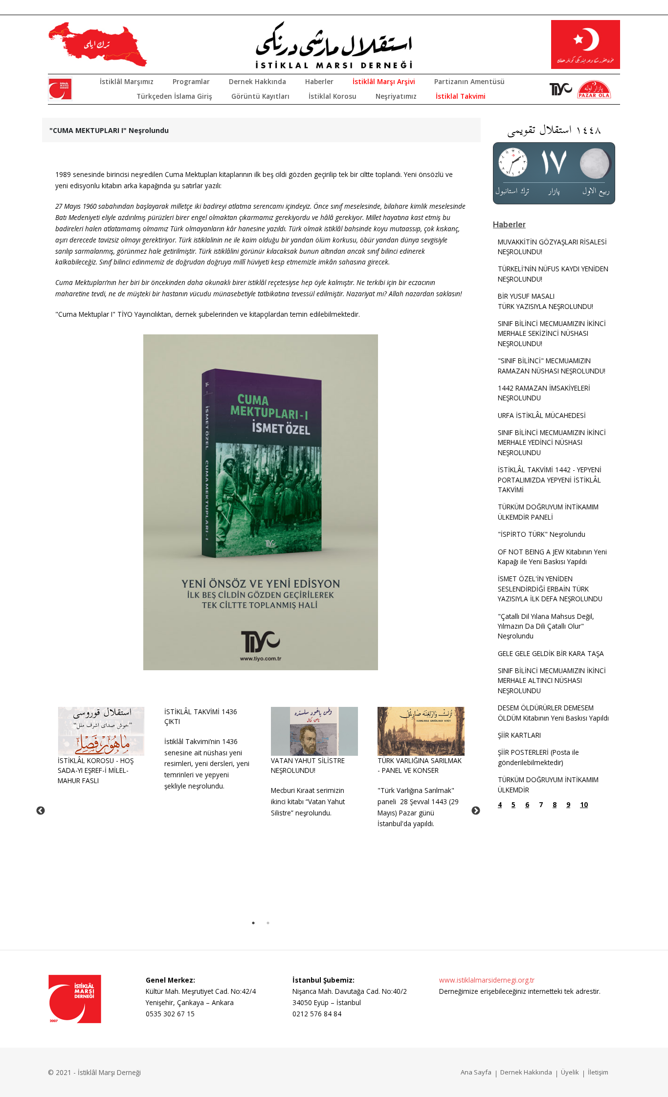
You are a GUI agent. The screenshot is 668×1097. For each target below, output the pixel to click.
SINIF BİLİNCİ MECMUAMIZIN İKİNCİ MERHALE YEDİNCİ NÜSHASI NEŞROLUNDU (552, 442)
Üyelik (570, 1072)
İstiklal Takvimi (461, 96)
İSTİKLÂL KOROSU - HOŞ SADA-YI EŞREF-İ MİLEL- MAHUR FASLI (96, 770)
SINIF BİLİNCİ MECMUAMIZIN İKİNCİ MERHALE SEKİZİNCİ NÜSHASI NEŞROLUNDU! (552, 333)
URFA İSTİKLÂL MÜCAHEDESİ (542, 415)
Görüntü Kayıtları (260, 96)
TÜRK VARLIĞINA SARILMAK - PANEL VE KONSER (420, 765)
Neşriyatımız (396, 96)
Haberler (319, 81)
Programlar (191, 81)
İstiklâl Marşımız (127, 81)
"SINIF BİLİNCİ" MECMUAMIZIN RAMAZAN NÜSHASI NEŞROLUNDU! (551, 365)
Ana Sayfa (476, 1072)
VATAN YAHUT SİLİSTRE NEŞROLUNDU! (308, 765)
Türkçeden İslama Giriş (174, 96)
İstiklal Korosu (332, 96)
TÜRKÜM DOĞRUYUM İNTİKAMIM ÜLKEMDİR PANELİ (548, 511)
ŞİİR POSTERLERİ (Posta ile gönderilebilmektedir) (538, 757)
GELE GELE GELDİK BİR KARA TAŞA (551, 653)
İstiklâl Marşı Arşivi (384, 81)
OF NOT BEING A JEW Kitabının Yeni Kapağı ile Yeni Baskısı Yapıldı (552, 556)
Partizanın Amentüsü (469, 81)
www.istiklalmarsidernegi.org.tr (486, 980)
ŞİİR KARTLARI (519, 735)
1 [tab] (253, 923)
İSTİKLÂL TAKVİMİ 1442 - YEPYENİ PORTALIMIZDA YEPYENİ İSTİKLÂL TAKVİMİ (549, 479)
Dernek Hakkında (257, 81)
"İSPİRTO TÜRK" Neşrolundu (541, 534)
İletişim (598, 1072)
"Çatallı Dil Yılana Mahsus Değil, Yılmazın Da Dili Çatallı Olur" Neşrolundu (546, 626)
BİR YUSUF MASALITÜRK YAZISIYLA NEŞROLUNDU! (545, 300)
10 (584, 804)
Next (476, 811)
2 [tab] (268, 923)
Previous (40, 811)
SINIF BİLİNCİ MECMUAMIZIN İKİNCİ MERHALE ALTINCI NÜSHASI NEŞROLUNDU (552, 680)
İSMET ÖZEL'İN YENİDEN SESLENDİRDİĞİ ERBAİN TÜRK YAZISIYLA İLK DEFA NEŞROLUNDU (550, 588)
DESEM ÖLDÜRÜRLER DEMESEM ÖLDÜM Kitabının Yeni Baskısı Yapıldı (553, 712)
